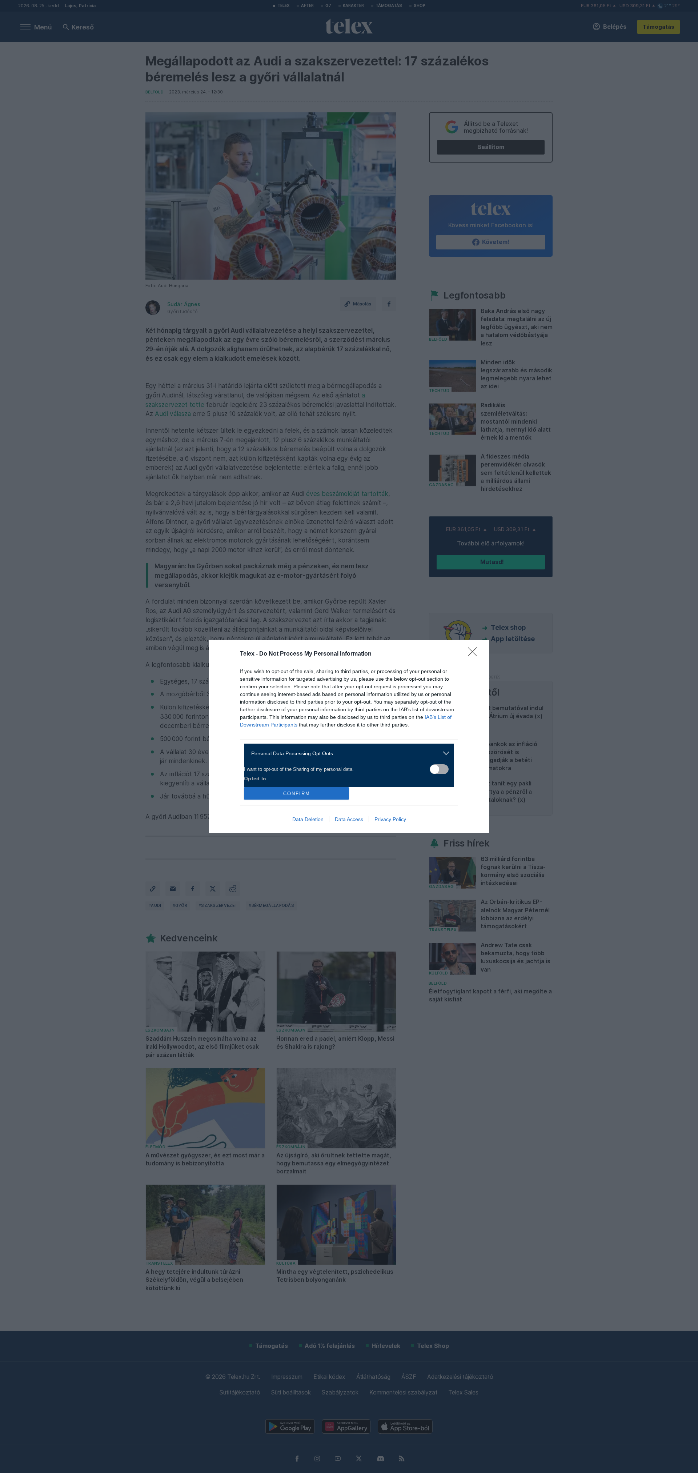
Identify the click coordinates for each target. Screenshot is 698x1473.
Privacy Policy (390, 819)
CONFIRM (296, 793)
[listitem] (346, 753)
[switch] (439, 769)
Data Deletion (308, 819)
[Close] (475, 654)
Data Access (349, 819)
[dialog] (349, 736)
